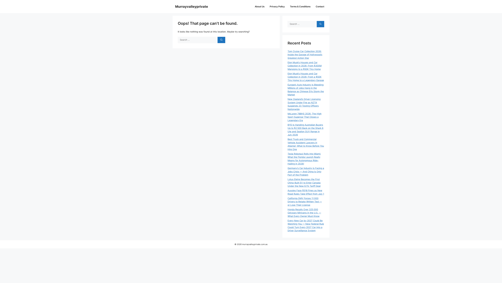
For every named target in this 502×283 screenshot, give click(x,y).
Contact (320, 6)
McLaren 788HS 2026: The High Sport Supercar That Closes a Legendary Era (304, 117)
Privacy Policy (277, 6)
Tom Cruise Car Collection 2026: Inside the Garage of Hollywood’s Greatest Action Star (305, 54)
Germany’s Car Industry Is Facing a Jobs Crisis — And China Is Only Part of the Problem (306, 171)
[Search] (221, 40)
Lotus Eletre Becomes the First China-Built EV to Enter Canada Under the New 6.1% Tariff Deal (304, 182)
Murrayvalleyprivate (191, 7)
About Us (259, 6)
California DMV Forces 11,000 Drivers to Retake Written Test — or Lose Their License (305, 201)
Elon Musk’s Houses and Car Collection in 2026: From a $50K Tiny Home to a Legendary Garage (306, 77)
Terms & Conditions (300, 6)
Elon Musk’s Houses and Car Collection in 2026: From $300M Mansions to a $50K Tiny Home (305, 65)
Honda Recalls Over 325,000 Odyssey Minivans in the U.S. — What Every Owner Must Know (304, 212)
